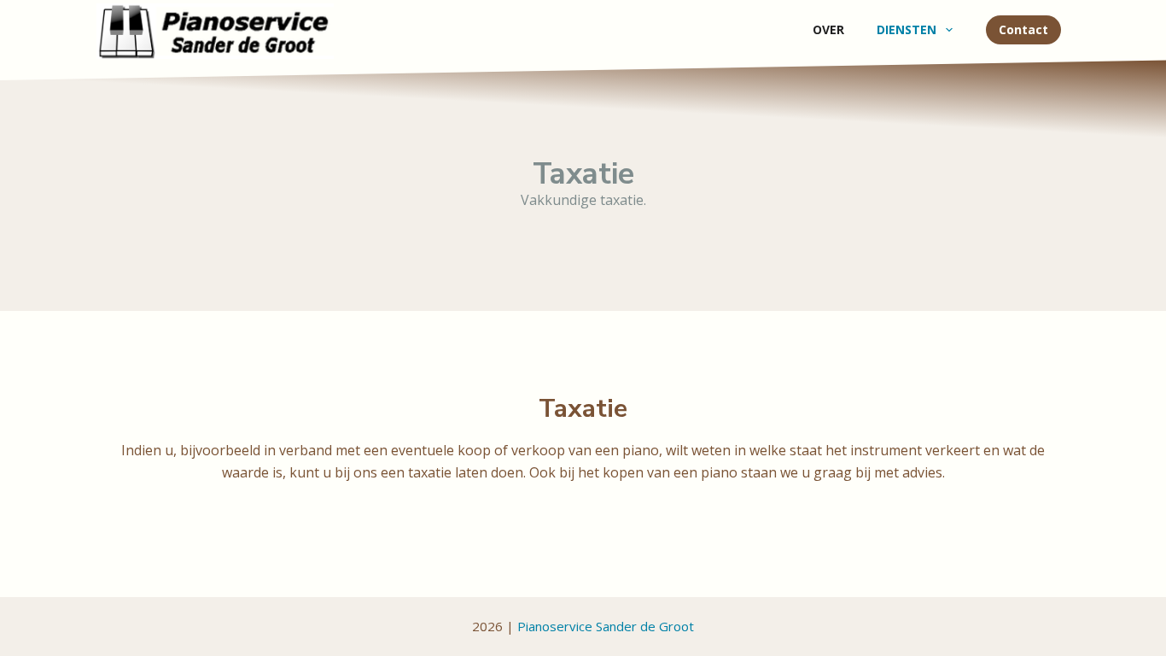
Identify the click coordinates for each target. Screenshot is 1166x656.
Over (828, 29)
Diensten (906, 29)
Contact (1023, 29)
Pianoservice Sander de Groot (605, 626)
